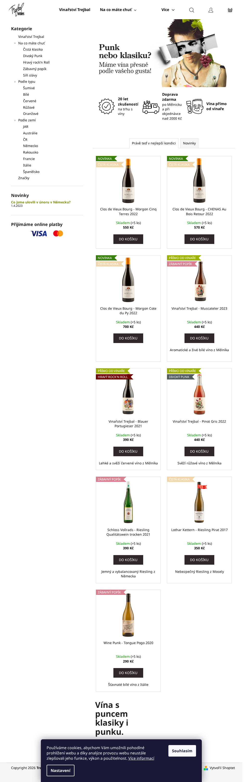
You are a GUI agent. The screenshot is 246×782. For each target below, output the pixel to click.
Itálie (27, 165)
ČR (25, 139)
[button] (99, 53)
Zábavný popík (34, 68)
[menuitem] (74, 9)
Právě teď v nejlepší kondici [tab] (154, 143)
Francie (29, 158)
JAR (25, 126)
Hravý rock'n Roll (36, 62)
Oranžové (30, 113)
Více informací (141, 758)
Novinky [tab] (189, 143)
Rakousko (30, 152)
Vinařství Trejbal (31, 36)
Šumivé (29, 88)
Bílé (26, 94)
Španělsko (31, 171)
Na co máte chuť (31, 43)
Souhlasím (182, 750)
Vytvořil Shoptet (222, 767)
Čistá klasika (33, 49)
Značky (23, 178)
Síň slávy (30, 75)
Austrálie (30, 133)
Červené (29, 101)
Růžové (29, 107)
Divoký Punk (32, 55)
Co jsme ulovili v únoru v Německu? (41, 202)
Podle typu (26, 81)
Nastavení (60, 770)
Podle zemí (27, 120)
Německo (30, 145)
